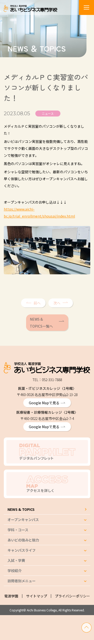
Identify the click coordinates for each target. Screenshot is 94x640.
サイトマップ (36, 595)
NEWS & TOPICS (21, 509)
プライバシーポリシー (72, 595)
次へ (56, 302)
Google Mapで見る (44, 402)
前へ (37, 302)
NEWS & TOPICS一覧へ (41, 323)
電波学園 (11, 595)
